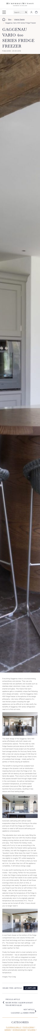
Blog (9, 19)
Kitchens (31, 1030)
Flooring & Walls (13, 1027)
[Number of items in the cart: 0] (36, 12)
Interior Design (19, 19)
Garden (7, 1030)
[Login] (31, 12)
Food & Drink (28, 1027)
